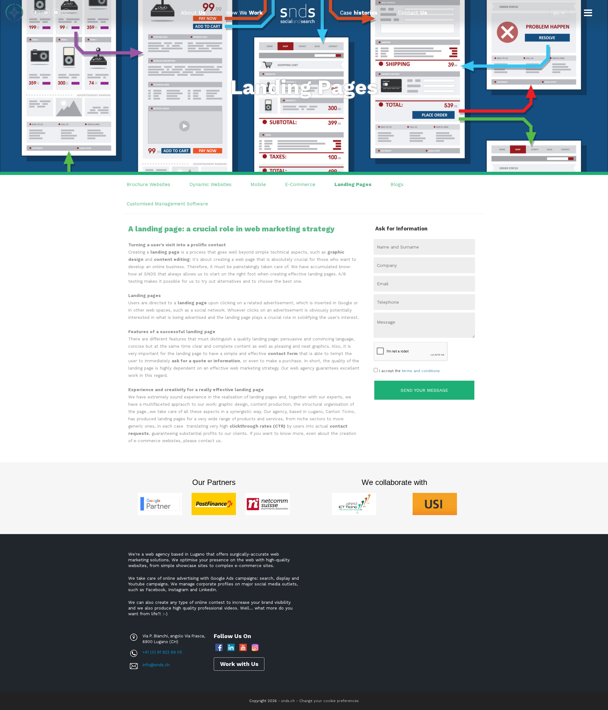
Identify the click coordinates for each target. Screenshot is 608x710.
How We (244, 13)
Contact (412, 13)
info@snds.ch (156, 664)
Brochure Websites (148, 184)
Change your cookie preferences (329, 701)
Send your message (424, 390)
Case (358, 13)
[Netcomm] (267, 503)
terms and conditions (421, 371)
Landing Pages (352, 184)
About (193, 13)
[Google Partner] (160, 503)
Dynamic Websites (210, 184)
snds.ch (288, 701)
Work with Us (239, 664)
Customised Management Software (167, 204)
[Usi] (435, 503)
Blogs (396, 184)
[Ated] (354, 503)
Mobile (258, 184)
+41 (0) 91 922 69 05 (162, 652)
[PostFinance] (214, 503)
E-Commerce (300, 184)
